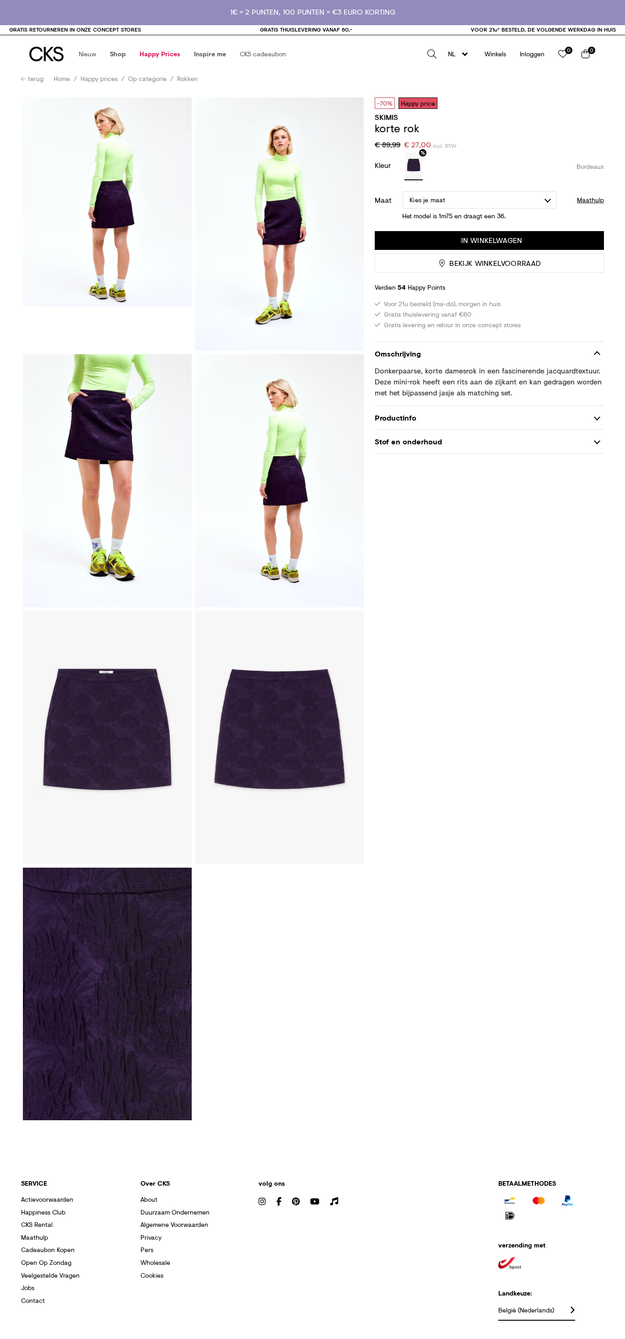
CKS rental (37, 1224)
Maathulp (34, 1237)
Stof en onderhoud (408, 441)
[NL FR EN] (460, 54)
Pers (146, 1249)
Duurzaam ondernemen (175, 1212)
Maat (383, 200)
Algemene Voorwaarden (174, 1224)
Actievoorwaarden (47, 1199)
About (148, 1199)
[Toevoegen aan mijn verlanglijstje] (590, 102)
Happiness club (43, 1212)
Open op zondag (46, 1262)
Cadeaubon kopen (48, 1249)
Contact (33, 1300)
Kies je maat (427, 200)
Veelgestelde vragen (50, 1275)
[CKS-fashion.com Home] (46, 54)
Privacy (151, 1237)
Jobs (27, 1287)
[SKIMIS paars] (413, 166)
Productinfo (395, 417)
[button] (87, 54)
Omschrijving (398, 353)
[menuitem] (87, 54)
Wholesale (155, 1262)
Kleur (384, 165)
